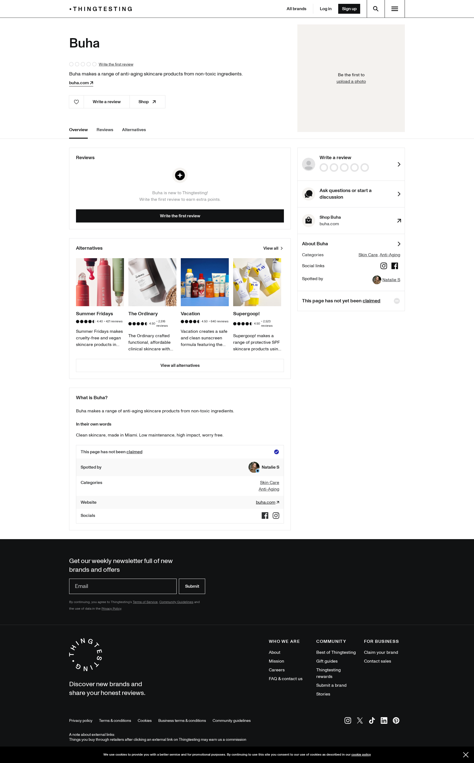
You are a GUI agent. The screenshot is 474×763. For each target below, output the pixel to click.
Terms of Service (145, 602)
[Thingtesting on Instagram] (348, 721)
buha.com (79, 83)
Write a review (107, 102)
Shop (144, 102)
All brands (296, 9)
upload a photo (351, 81)
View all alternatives (180, 365)
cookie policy (361, 754)
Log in (326, 9)
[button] (264, 467)
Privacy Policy (111, 608)
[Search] (376, 9)
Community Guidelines (176, 602)
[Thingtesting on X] (360, 721)
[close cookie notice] (466, 755)
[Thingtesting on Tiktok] (372, 721)
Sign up (349, 9)
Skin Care (368, 255)
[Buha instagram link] (383, 267)
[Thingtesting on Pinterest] (396, 721)
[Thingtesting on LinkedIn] (384, 721)
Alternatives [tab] (134, 130)
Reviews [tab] (105, 130)
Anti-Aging (390, 255)
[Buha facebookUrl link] (394, 267)
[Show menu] (395, 9)
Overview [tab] (78, 130)
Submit (192, 586)
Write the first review (116, 64)
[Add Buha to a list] (76, 101)
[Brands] (102, 8)
